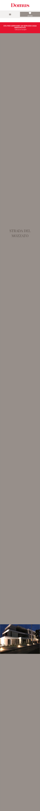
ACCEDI (30, 16)
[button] (10, 14)
